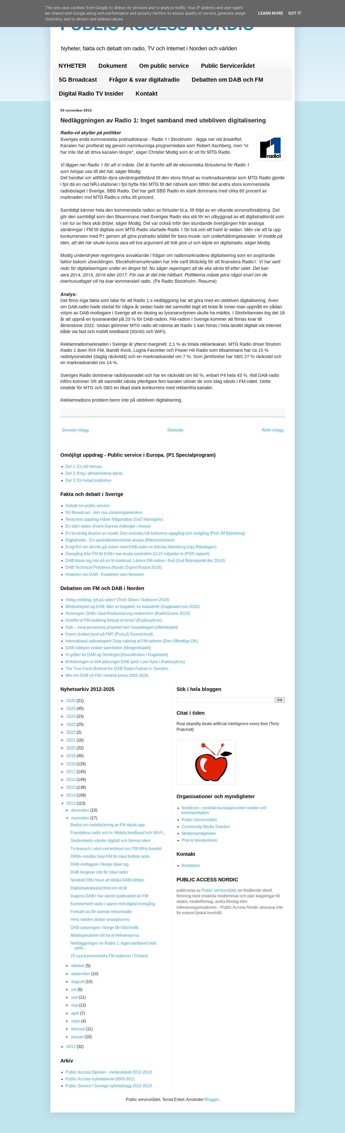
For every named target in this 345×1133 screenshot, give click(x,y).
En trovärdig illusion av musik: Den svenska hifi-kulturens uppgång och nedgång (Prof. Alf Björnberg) (155, 533)
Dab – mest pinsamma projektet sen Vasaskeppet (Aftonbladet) (121, 627)
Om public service (164, 65)
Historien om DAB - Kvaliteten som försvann (104, 574)
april (75, 1013)
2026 (71, 701)
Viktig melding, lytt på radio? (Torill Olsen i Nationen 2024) (117, 600)
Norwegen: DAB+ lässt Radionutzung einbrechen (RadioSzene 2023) (127, 613)
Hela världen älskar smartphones (100, 919)
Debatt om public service (87, 506)
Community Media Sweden (206, 826)
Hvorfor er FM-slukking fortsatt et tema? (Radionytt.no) (113, 620)
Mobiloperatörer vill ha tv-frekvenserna (104, 935)
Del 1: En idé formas (83, 466)
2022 (71, 732)
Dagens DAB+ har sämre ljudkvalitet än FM (109, 896)
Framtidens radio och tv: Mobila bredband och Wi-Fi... (118, 833)
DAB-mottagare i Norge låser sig (99, 864)
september (81, 974)
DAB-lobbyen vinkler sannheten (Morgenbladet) (108, 648)
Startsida (175, 430)
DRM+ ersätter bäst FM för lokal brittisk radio (110, 856)
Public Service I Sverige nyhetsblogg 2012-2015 (108, 1086)
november (80, 818)
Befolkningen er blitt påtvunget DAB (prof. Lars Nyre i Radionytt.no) (125, 662)
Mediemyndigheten (199, 833)
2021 (71, 740)
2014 (71, 795)
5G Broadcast (78, 79)
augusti (78, 981)
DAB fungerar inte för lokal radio (99, 872)
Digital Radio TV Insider (91, 93)
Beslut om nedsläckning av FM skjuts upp (107, 825)
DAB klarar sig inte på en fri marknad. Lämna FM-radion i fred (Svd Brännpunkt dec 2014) (145, 560)
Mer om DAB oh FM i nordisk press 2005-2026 (106, 675)
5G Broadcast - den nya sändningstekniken (103, 512)
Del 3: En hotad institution (88, 480)
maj (75, 1005)
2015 (71, 787)
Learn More (270, 13)
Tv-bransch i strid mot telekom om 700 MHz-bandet (115, 848)
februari (78, 1029)
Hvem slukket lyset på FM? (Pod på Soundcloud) (109, 634)
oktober (78, 966)
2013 (71, 803)
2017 (71, 772)
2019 (71, 756)
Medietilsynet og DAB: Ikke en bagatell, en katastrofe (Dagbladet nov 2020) (132, 606)
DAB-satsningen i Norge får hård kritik (104, 927)
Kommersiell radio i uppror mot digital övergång (112, 904)
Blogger (211, 1099)
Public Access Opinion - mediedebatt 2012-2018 (108, 1072)
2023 (71, 724)
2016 (71, 779)
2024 (71, 716)
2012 (71, 1046)
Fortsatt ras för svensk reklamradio (101, 911)
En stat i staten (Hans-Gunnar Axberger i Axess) (108, 526)
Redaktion (191, 865)
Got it (294, 13)
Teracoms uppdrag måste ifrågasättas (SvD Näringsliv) (114, 519)
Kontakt (147, 93)
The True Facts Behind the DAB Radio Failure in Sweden (116, 668)
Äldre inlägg (272, 430)
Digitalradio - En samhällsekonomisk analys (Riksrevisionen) (119, 540)
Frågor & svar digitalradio (144, 79)
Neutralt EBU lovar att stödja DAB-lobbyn (107, 880)
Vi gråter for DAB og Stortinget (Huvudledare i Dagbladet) (116, 654)
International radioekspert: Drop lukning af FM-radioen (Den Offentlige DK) (131, 641)
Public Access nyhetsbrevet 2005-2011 (100, 1079)
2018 (71, 764)
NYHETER (72, 65)
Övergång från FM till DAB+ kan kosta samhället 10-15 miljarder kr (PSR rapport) (137, 554)
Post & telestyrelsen (199, 840)
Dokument (112, 65)
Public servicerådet (219, 890)
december (80, 810)
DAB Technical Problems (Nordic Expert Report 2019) (113, 567)
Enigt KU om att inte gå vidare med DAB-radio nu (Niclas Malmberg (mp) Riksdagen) (140, 547)
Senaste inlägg (75, 430)
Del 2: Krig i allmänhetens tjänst (93, 473)
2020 (71, 748)
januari (78, 1037)
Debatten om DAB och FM (227, 79)
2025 (71, 708)
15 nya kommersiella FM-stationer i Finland (109, 956)
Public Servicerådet (228, 65)
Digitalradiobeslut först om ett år (98, 888)
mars (76, 1021)
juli (74, 989)
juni (75, 997)
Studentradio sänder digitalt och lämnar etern (110, 840)
